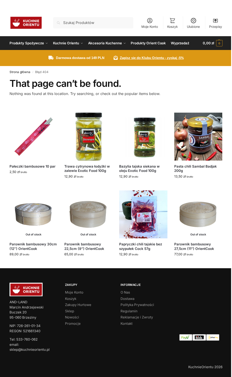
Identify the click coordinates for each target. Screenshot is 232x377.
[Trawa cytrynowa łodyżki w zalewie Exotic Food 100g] (88, 137)
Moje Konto (149, 26)
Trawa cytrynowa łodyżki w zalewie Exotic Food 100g (87, 168)
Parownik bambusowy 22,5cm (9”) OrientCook (84, 246)
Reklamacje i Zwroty (137, 317)
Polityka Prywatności (137, 305)
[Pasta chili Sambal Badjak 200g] (198, 137)
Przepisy (215, 26)
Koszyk (172, 26)
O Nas (125, 292)
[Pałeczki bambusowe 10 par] (34, 137)
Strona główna (20, 72)
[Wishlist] (50, 119)
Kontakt (127, 323)
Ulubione (193, 26)
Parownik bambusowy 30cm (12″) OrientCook (33, 246)
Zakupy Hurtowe (78, 305)
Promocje (73, 323)
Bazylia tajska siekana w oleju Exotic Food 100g (139, 168)
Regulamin (129, 311)
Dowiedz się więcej (33, 264)
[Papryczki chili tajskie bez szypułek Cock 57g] (143, 214)
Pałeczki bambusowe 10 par (33, 166)
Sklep (69, 311)
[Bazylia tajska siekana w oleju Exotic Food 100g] (143, 137)
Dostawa (127, 298)
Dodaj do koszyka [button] (34, 181)
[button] (212, 43)
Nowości (72, 317)
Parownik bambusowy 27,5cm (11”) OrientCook (194, 246)
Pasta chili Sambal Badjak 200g (195, 168)
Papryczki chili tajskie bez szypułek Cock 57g (140, 246)
